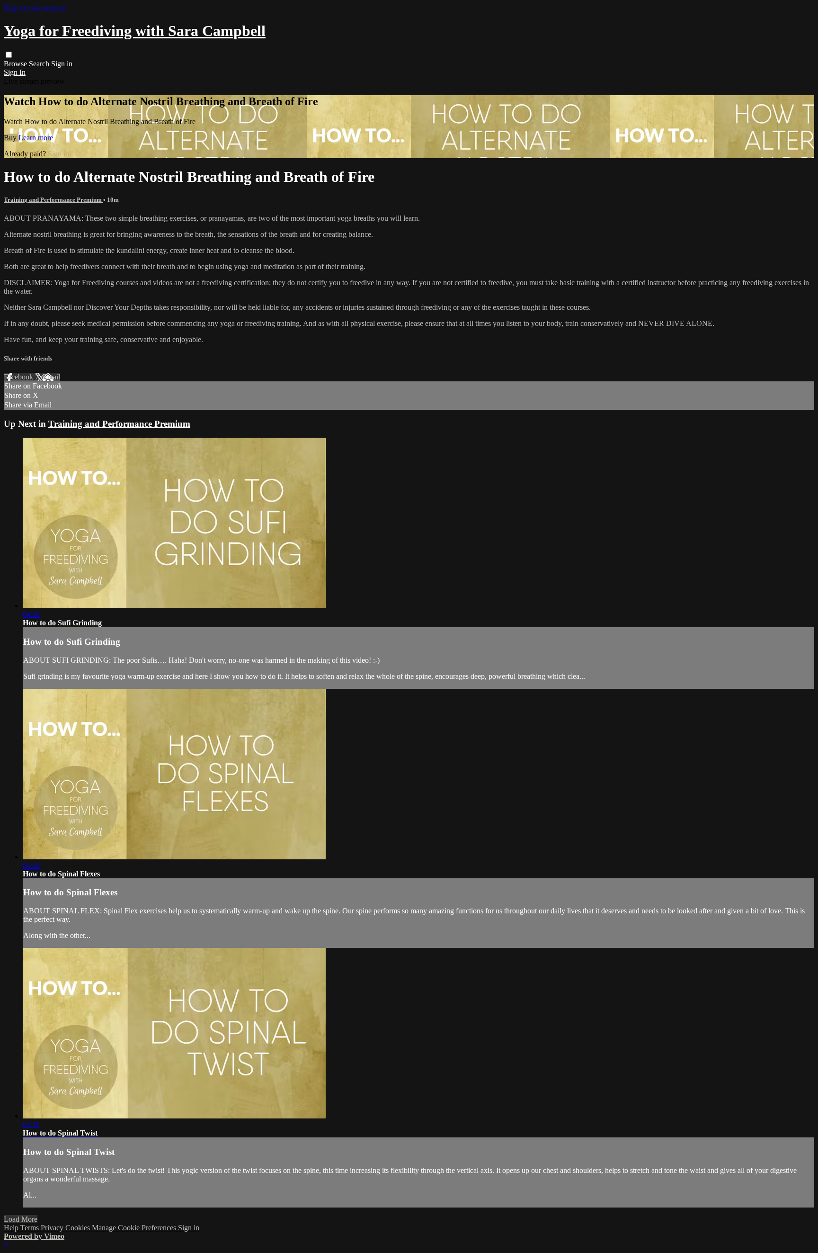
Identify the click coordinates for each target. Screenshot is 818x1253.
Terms (30, 1228)
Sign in (61, 64)
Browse (16, 64)
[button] (9, 55)
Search (40, 64)
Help (12, 1228)
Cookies (78, 1228)
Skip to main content (34, 8)
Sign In (15, 72)
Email (51, 377)
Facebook (19, 377)
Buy (11, 138)
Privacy (53, 1228)
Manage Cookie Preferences (135, 1228)
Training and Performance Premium (53, 199)
